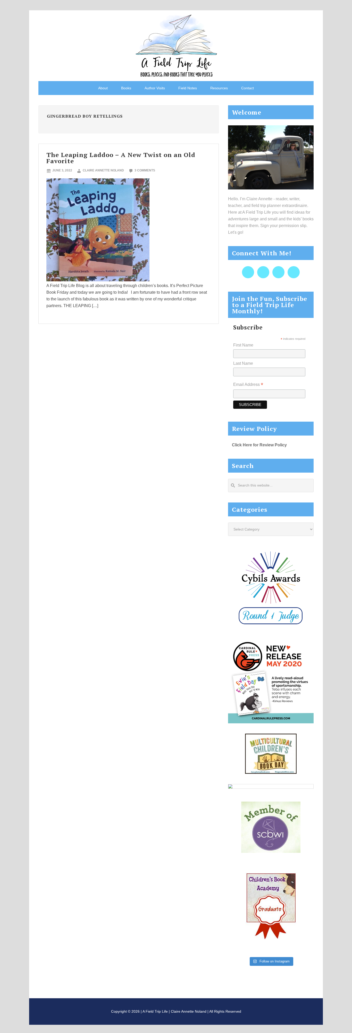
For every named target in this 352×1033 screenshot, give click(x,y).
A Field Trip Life (176, 45)
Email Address (248, 384)
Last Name (243, 363)
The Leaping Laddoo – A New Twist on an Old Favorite (120, 158)
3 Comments (145, 170)
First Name (243, 345)
